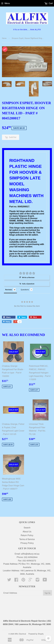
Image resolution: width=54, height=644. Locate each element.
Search (27, 527)
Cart (50, 3)
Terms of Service (27, 539)
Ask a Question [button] (28, 284)
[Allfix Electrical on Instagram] (38, 580)
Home (4, 38)
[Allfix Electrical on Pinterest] (23, 580)
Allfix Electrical (20, 633)
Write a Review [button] (28, 277)
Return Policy (27, 535)
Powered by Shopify (36, 633)
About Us (27, 531)
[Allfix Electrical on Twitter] (9, 580)
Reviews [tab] (8, 289)
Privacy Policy (27, 542)
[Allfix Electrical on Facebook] (16, 580)
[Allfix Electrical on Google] (30, 580)
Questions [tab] (25, 289)
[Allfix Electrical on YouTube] (45, 580)
